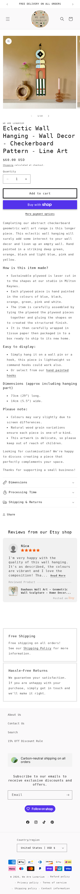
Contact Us (16, 723)
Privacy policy (27, 882)
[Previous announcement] (7, 4)
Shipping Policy (37, 648)
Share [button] (11, 514)
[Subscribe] (67, 795)
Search (13, 732)
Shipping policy (26, 888)
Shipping (8, 165)
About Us (14, 714)
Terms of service (55, 882)
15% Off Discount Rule (25, 741)
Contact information (55, 888)
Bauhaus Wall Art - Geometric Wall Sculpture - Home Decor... (46, 591)
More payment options (40, 214)
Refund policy (60, 876)
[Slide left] (31, 116)
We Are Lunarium (33, 877)
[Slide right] (48, 116)
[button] (7, 19)
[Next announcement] (73, 4)
